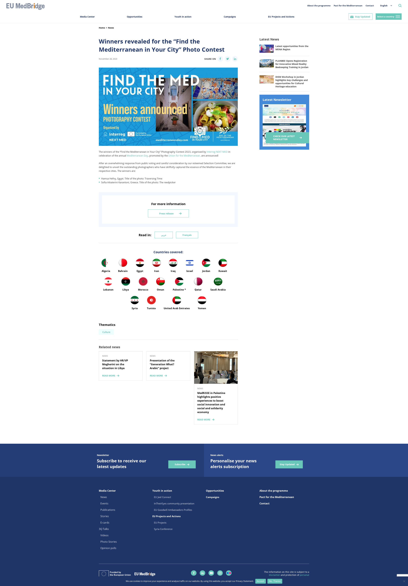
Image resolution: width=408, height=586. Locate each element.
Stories (104, 516)
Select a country (385, 16)
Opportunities (134, 16)
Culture (106, 332)
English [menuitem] (384, 5)
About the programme (319, 5)
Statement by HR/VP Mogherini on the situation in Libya (115, 364)
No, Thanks (275, 581)
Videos (104, 535)
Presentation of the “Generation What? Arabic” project (162, 364)
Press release (166, 213)
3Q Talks (104, 529)
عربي (163, 235)
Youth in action (183, 16)
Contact (370, 5)
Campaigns (230, 16)
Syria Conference (163, 529)
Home (102, 27)
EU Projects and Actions (281, 16)
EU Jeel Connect (162, 497)
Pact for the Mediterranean (348, 5)
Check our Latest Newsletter (284, 138)
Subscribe (180, 464)
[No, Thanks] (404, 581)
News (111, 27)
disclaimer (275, 574)
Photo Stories (108, 541)
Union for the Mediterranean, (184, 155)
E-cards (104, 522)
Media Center (87, 16)
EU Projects (160, 522)
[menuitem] (384, 5)
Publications (107, 510)
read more (108, 375)
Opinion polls (108, 548)
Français (187, 235)
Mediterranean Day (137, 155)
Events (104, 503)
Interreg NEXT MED (217, 151)
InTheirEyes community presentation (174, 503)
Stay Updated (362, 16)
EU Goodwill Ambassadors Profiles (173, 509)
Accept (260, 581)
